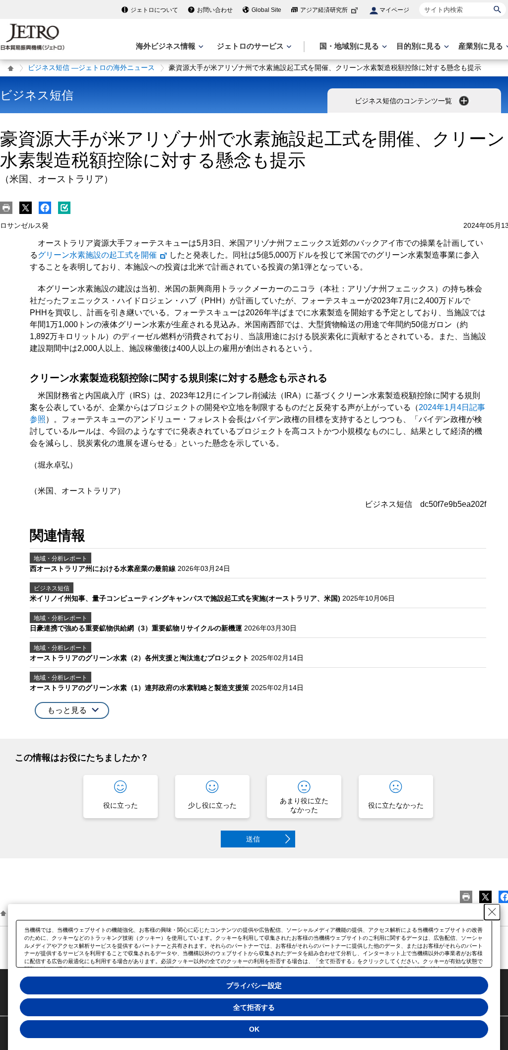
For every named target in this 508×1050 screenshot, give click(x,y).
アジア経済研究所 (324, 9)
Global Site (266, 9)
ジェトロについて (154, 9)
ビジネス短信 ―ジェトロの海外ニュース (91, 67)
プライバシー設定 (254, 985)
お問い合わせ (215, 9)
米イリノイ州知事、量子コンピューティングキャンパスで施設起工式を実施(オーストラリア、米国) (186, 598)
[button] (72, 710)
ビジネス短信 (36, 95)
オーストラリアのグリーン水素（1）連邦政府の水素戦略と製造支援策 (140, 688)
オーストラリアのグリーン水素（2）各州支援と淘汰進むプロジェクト (140, 658)
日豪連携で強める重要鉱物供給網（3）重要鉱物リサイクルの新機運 (137, 628)
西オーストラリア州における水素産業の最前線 (104, 568)
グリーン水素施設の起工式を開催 (97, 255)
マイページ (394, 9)
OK (254, 1029)
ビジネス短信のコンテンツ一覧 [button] (404, 101)
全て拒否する (254, 1007)
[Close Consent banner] (492, 912)
